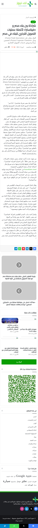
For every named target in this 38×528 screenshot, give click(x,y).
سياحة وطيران (32, 443)
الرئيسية (32, 17)
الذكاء (12, 476)
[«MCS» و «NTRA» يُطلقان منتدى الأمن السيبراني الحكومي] (10, 320)
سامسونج (13, 481)
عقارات (34, 454)
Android (34, 476)
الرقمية (8, 476)
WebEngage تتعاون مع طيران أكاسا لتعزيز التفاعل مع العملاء (10, 350)
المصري (29, 481)
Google (20, 475)
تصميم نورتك (19, 520)
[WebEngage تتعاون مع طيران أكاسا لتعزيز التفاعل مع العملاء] (10, 341)
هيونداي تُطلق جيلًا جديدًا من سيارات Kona (28, 330)
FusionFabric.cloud (30, 169)
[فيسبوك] (34, 248)
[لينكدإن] (27, 248)
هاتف (26, 485)
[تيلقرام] (15, 248)
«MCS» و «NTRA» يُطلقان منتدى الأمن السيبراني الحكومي (12, 327)
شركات (34, 450)
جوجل (19, 481)
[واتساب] (19, 248)
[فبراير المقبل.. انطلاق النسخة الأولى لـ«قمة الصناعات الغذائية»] (28, 341)
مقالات (34, 457)
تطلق (24, 481)
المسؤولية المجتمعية (30, 433)
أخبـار (27, 17)
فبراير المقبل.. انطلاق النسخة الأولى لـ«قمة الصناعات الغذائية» (28, 350)
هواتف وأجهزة (32, 460)
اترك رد (19, 362)
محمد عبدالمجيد (30, 47)
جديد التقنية (33, 440)
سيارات (34, 447)
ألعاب (34, 423)
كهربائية (30, 485)
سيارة (6, 481)
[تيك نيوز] (25, 4)
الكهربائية (34, 481)
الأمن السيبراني (32, 427)
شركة (35, 485)
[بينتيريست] (23, 248)
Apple (29, 476)
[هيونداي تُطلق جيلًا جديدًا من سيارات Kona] (28, 322)
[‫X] (30, 248)
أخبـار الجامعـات (32, 420)
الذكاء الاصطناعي (31, 430)
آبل (14, 476)
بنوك (35, 437)
